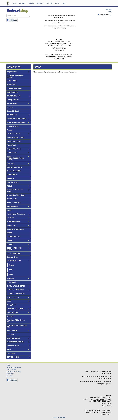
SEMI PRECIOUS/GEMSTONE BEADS (15, 158)
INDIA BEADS (12, 115)
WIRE (9, 349)
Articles (57, 3)
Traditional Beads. (13, 345)
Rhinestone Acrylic (13, 221)
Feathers (10, 107)
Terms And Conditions (13, 367)
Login (109, 11)
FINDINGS (10, 278)
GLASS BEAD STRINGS (15, 290)
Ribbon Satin (11, 225)
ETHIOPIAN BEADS (14, 261)
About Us (40, 3)
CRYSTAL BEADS (13, 96)
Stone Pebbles (12, 175)
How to (31, 3)
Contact (49, 3)
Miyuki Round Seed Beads (16, 122)
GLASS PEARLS (13, 297)
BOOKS (9, 233)
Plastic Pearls (11, 145)
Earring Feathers (13, 100)
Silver (11, 274)
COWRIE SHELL (12, 92)
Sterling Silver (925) (13, 171)
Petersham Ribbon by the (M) (16, 321)
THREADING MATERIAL (15, 342)
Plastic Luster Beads (14, 141)
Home (14, 3)
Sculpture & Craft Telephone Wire (17, 326)
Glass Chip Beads (13, 111)
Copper (11, 265)
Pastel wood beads (13, 134)
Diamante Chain (12, 257)
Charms (9, 244)
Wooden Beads (12, 206)
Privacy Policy (11, 369)
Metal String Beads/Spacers (16, 118)
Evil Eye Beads (12, 103)
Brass (11, 269)
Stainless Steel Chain (14, 167)
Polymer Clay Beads (14, 149)
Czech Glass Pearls (13, 253)
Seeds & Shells (12, 330)
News (65, 3)
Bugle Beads (11, 84)
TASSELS (10, 178)
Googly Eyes (11, 305)
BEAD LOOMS (12, 81)
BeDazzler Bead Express (15, 229)
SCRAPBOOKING (13, 357)
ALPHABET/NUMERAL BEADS (15, 76)
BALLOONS (11, 353)
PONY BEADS (12, 152)
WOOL (9, 210)
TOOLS (9, 186)
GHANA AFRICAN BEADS (16, 286)
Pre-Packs (10, 218)
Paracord (10, 130)
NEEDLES (10, 316)
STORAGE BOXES (13, 338)
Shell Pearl (10, 163)
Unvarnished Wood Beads (16, 195)
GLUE (9, 301)
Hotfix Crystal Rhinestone (16, 214)
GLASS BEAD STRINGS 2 (16, 293)
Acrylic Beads (12, 72)
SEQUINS (10, 334)
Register (109, 9)
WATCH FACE (12, 199)
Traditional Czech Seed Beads (15, 190)
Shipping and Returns (13, 371)
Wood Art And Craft (13, 202)
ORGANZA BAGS (13, 126)
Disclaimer (9, 374)
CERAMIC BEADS (13, 236)
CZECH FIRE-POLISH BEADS (14, 248)
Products (22, 3)
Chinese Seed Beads (14, 88)
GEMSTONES (11, 282)
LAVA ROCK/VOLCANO (15, 309)
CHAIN (9, 240)
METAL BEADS (12, 312)
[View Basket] (98, 15)
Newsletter (9, 376)
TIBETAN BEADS (13, 182)
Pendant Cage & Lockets (15, 137)
